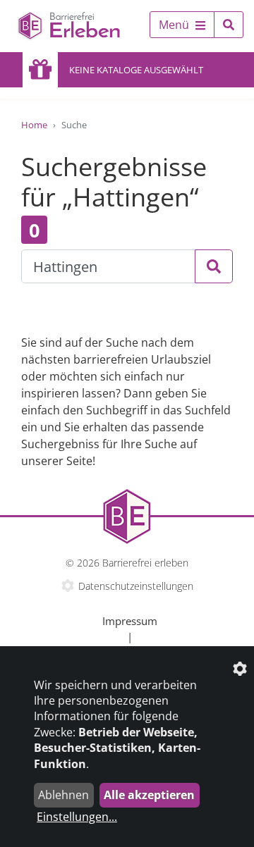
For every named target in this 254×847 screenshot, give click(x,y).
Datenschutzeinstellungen (135, 586)
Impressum (129, 621)
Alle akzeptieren (149, 795)
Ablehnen (63, 795)
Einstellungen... (77, 816)
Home (34, 124)
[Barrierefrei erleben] (63, 26)
